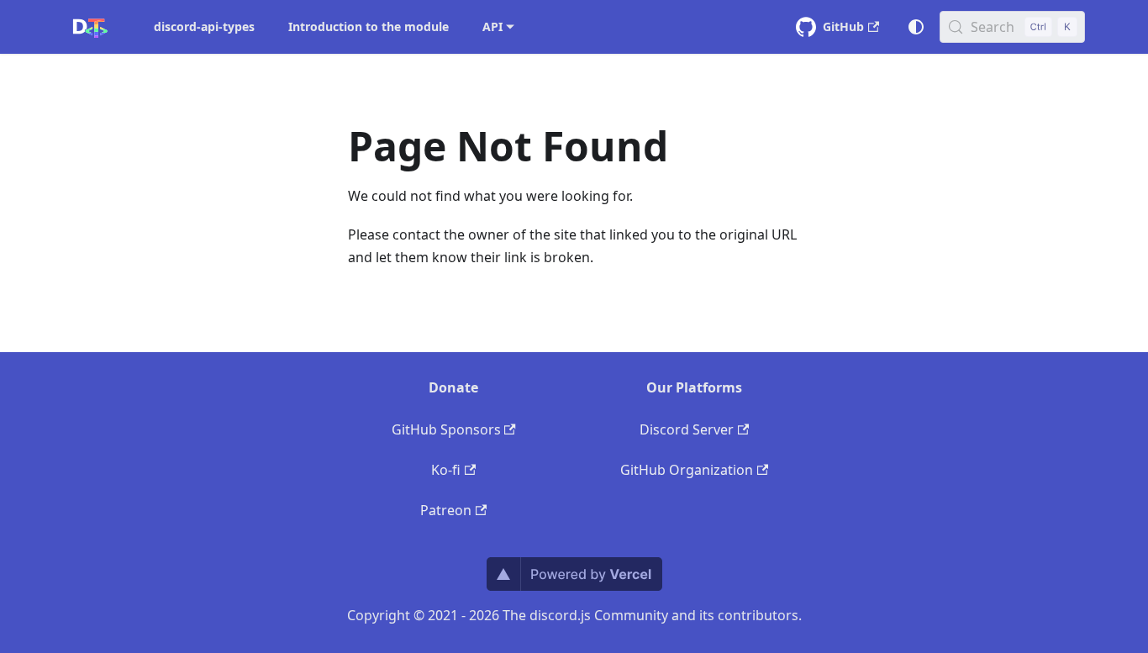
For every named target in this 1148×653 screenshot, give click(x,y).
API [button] (492, 26)
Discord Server (687, 429)
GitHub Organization (686, 470)
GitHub (843, 26)
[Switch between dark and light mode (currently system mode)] (916, 26)
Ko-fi (446, 470)
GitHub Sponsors (446, 429)
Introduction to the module (368, 26)
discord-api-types (204, 26)
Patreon (445, 510)
